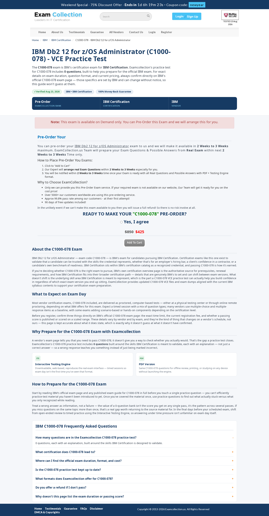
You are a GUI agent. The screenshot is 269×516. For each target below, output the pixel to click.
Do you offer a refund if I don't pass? (61, 487)
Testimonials (77, 32)
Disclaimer (96, 508)
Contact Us (136, 32)
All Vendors (116, 32)
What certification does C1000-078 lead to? (65, 452)
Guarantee (97, 32)
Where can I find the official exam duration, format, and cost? (79, 461)
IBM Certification (61, 40)
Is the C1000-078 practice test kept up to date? (68, 470)
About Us (57, 32)
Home (42, 32)
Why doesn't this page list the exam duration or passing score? (80, 496)
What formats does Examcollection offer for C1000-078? (74, 478)
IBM (45, 40)
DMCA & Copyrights (47, 512)
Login (152, 32)
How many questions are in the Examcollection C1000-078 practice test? (86, 437)
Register (166, 32)
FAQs (83, 508)
